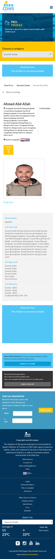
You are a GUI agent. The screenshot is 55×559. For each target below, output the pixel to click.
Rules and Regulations (27, 466)
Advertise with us (27, 485)
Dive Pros (8, 85)
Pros (27, 507)
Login (27, 481)
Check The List (27, 384)
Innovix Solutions (32, 554)
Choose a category (13, 48)
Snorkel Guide (23, 85)
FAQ (27, 469)
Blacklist (27, 511)
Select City (27, 517)
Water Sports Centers (27, 498)
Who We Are (27, 459)
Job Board (27, 491)
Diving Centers (27, 501)
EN (29, 473)
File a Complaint (27, 488)
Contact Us (27, 462)
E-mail (5, 420)
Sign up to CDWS (27, 364)
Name (6, 413)
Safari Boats (27, 504)
